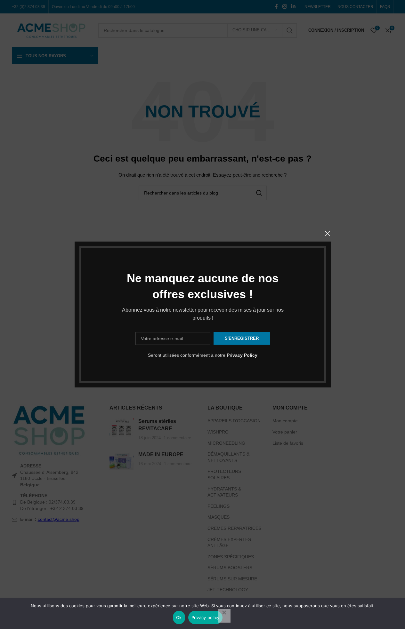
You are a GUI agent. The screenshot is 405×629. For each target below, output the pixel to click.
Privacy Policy (242, 355)
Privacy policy (205, 617)
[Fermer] (328, 234)
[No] (224, 616)
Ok (179, 617)
